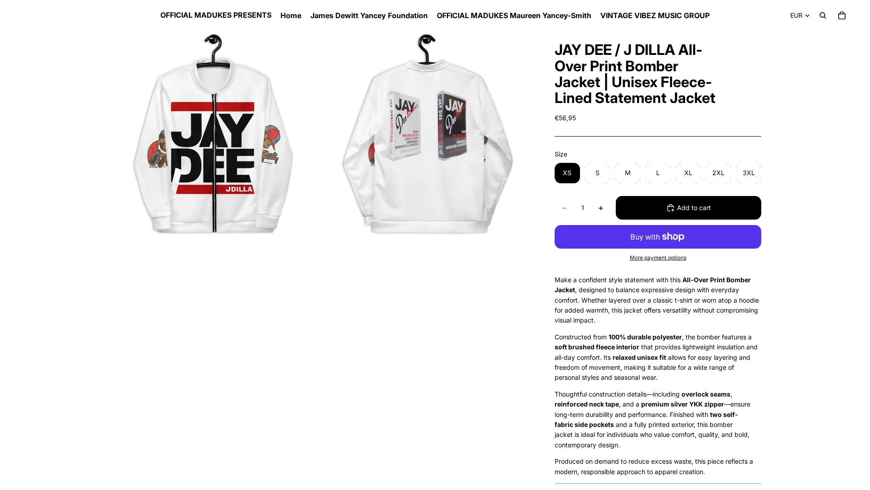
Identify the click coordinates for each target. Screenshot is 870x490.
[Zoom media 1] (214, 136)
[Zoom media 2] (427, 136)
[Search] (823, 15)
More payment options (658, 258)
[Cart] (842, 15)
